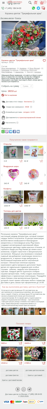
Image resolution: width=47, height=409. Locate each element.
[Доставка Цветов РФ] (14, 3)
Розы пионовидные (8, 68)
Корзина (37, 72)
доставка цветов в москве (35, 370)
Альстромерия (6, 72)
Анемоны (23, 68)
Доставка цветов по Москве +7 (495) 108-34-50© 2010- (23, 395)
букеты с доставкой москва (12, 380)
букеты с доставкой (35, 375)
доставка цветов (12, 370)
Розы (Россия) (35, 68)
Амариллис (19, 72)
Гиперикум (5, 70)
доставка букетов (12, 375)
